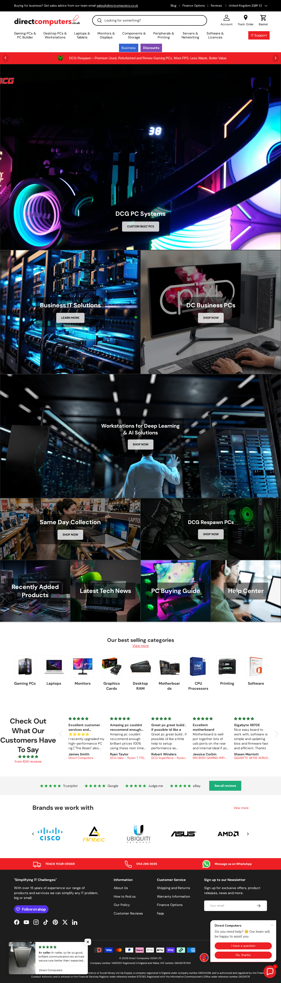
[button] (263, 20)
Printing (227, 683)
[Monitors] (83, 666)
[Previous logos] (33, 834)
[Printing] (227, 666)
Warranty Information (173, 896)
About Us (121, 888)
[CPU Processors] (198, 666)
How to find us (125, 896)
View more (140, 646)
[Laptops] (54, 666)
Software (256, 683)
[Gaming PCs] (25, 666)
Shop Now (211, 318)
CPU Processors (198, 686)
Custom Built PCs (140, 226)
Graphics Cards (111, 686)
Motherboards (169, 686)
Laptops (54, 683)
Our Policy (122, 905)
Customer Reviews (128, 913)
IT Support (259, 35)
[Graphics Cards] (111, 666)
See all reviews (225, 786)
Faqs (160, 913)
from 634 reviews (28, 761)
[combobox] (149, 20)
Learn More (70, 318)
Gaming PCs (25, 683)
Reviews (217, 5)
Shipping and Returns (173, 888)
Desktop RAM (140, 686)
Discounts (151, 48)
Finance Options (193, 5)
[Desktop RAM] (140, 666)
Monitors (83, 683)
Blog (174, 5)
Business (129, 48)
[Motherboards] (169, 666)
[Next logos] (248, 834)
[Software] (256, 666)
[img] (28, 756)
